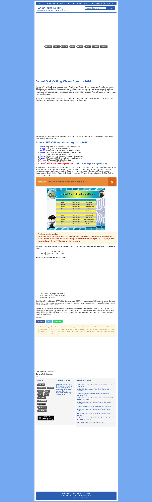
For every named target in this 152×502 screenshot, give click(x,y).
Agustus (41, 397)
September (42, 400)
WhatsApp (57, 321)
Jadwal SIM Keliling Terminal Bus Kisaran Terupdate (94, 406)
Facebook (40, 321)
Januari (41, 384)
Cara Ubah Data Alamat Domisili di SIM (90, 422)
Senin (56, 46)
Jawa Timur (100, 4)
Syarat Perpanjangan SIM (47, 4)
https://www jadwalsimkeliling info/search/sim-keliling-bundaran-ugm (63, 392)
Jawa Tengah (88, 4)
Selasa (64, 46)
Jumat (88, 46)
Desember (42, 410)
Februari (42, 388)
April (40, 391)
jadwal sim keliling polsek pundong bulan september (64, 387)
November (42, 407)
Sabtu (96, 46)
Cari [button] (110, 8)
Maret (51, 388)
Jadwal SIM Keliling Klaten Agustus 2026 (90, 164)
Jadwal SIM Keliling (50, 8)
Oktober (42, 404)
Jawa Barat (77, 4)
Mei (47, 391)
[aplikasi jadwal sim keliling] (45, 420)
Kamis (80, 46)
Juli (47, 394)
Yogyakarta (65, 4)
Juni (40, 394)
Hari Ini (48, 46)
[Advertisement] (77, 29)
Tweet (49, 321)
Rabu (72, 46)
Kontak (110, 4)
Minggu (104, 46)
